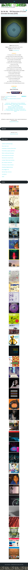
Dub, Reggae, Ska (5, 169)
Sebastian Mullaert (13, 98)
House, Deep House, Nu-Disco (8, 155)
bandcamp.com (16, 50)
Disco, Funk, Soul (5, 146)
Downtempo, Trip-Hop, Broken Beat (9, 148)
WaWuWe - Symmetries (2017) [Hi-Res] (15, 106)
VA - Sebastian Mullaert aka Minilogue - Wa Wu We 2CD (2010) (15, 111)
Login (17, 121)
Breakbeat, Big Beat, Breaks (7, 167)
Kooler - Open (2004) (15, 105)
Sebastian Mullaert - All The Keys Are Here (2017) (15, 109)
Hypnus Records (6, 98)
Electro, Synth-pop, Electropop (8, 153)
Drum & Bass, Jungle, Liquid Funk (8, 150)
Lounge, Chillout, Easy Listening (8, 160)
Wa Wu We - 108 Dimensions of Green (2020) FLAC (15, 103)
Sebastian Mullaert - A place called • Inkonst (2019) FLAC (15, 104)
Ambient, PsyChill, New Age (7, 143)
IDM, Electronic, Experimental (7, 157)
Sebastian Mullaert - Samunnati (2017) (15, 107)
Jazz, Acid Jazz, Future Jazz (7, 162)
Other (3, 176)
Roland (6, 97)
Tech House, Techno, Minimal (10, 96)
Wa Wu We (19, 98)
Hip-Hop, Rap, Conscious (7, 171)
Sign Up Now (12, 121)
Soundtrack (4, 174)
